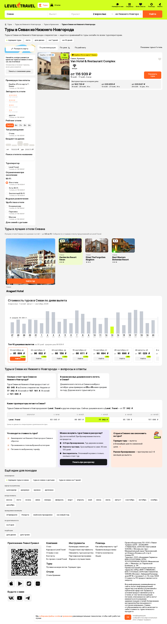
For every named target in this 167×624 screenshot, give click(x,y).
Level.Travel (14, 167)
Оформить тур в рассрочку (81, 553)
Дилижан (49, 490)
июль (108, 500)
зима (37, 500)
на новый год (63, 515)
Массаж (12, 217)
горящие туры (14, 40)
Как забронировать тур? (107, 546)
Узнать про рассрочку (83, 462)
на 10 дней (67, 40)
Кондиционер (15, 206)
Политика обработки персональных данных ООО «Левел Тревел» (141, 619)
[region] (83, 417)
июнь (98, 500)
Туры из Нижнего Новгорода (28, 24)
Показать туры (152, 75)
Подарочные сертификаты (81, 550)
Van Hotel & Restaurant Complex (93, 61)
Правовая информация (135, 616)
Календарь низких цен (79, 546)
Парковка (13, 212)
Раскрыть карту (21, 49)
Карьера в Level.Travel (55, 550)
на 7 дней (53, 40)
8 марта (25, 515)
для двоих (39, 40)
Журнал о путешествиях (79, 559)
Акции (98, 556)
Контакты (50, 556)
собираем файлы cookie (49, 616)
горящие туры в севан (18, 480)
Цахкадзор (11, 490)
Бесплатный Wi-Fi (17, 193)
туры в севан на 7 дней (70, 480)
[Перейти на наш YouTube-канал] (19, 598)
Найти (152, 14)
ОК (128, 617)
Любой (10, 125)
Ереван (37, 490)
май (90, 500)
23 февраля (11, 515)
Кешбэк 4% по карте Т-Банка (19, 85)
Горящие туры (74, 567)
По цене (63, 47)
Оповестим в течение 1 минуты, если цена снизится (18, 66)
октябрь (142, 500)
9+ (29, 125)
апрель (80, 500)
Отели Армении (53, 575)
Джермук (25, 490)
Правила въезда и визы (106, 550)
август (118, 500)
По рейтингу (80, 47)
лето (28, 40)
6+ (16, 125)
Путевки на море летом (56, 567)
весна (9, 500)
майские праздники (42, 515)
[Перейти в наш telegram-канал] (28, 598)
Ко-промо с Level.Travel (56, 559)
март (70, 500)
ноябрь (154, 500)
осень (28, 500)
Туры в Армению (51, 24)
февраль (59, 500)
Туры (9, 24)
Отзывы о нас (52, 553)
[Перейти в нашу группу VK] (11, 598)
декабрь (10, 505)
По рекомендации (48, 47)
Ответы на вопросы (104, 553)
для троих (25, 535)
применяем (67, 616)
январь (47, 500)
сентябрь (129, 500)
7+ (20, 125)
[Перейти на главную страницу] (20, 5)
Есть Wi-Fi (13, 188)
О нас (48, 546)
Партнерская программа (80, 556)
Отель (11, 133)
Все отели (13, 182)
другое (12, 115)
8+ (25, 125)
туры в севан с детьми (44, 480)
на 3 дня (10, 525)
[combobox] (26, 14)
